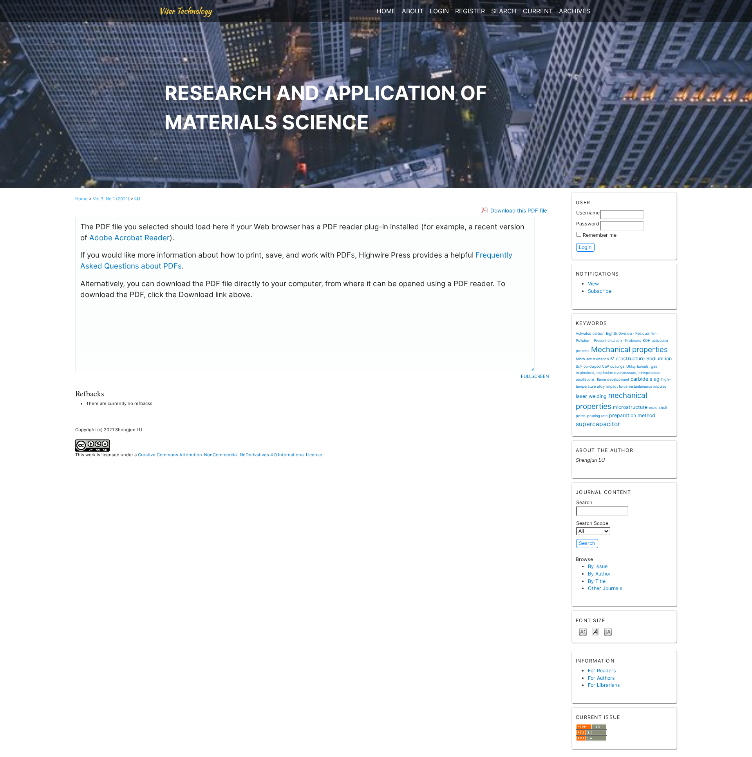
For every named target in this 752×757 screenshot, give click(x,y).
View (593, 284)
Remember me (599, 235)
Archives (574, 11)
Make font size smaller (583, 631)
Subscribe (599, 291)
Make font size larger (608, 631)
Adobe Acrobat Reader (129, 237)
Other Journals (605, 588)
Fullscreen (535, 376)
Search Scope (592, 523)
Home (386, 11)
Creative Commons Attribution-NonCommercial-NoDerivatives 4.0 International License (230, 454)
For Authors (601, 678)
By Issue (597, 566)
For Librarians (604, 685)
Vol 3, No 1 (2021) (111, 199)
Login (439, 11)
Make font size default (595, 631)
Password (587, 224)
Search (504, 11)
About (412, 11)
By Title (597, 581)
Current (538, 11)
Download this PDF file (518, 210)
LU (137, 199)
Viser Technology (185, 10)
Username (588, 213)
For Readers (602, 670)
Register (470, 11)
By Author (599, 574)
